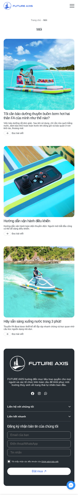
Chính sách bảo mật (49, 462)
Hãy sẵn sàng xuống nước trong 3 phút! (32, 321)
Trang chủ (36, 20)
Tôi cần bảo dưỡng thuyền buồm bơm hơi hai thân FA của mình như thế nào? (36, 116)
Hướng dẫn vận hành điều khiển (27, 221)
